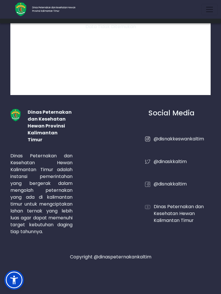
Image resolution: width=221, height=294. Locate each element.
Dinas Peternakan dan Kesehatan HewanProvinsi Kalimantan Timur (53, 9)
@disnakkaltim (170, 184)
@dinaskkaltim (170, 161)
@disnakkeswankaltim (179, 139)
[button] (14, 280)
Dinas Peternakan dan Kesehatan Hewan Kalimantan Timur (179, 213)
